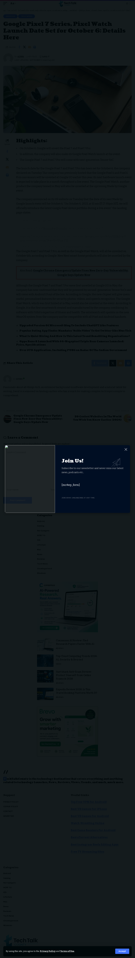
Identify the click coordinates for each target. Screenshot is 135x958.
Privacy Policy (47, 951)
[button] (122, 951)
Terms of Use (67, 951)
